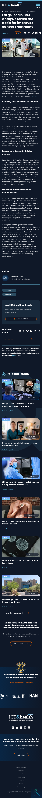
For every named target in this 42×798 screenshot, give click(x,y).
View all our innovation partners (21, 682)
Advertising (21, 770)
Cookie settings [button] (21, 787)
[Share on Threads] (25, 33)
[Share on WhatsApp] (39, 331)
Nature (34, 96)
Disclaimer (21, 780)
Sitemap (21, 783)
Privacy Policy (21, 777)
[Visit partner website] (14, 695)
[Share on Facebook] (36, 33)
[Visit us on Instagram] (29, 727)
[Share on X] (29, 33)
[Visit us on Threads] (13, 727)
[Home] (2, 11)
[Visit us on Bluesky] (17, 727)
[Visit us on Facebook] (21, 727)
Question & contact (21, 767)
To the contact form (21, 643)
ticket (14, 355)
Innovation (9, 294)
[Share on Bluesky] (33, 33)
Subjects (21, 774)
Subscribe (21, 755)
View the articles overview (15, 613)
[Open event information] (36, 792)
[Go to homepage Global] (12, 5)
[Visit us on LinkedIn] (25, 727)
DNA (11, 11)
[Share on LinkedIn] (40, 33)
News (6, 11)
